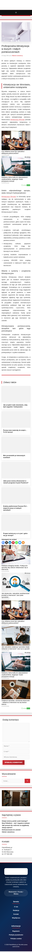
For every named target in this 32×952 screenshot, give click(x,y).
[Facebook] (3, 542)
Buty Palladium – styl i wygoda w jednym (16, 823)
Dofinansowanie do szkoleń (11, 830)
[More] (23, 542)
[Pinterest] (13, 542)
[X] (6, 542)
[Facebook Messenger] (19, 542)
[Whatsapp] (16, 542)
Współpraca (16, 918)
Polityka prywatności (16, 935)
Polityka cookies (16, 938)
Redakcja (16, 910)
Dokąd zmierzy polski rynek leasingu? (15, 821)
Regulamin (16, 931)
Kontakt (16, 914)
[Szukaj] (27, 781)
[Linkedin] (9, 542)
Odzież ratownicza (8, 832)
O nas (16, 907)
